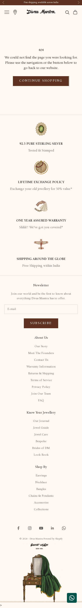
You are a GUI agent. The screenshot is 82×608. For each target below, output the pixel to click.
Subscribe (41, 323)
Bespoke (41, 441)
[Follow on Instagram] (30, 528)
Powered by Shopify (53, 539)
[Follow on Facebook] (18, 528)
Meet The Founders (41, 353)
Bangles (41, 489)
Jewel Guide (41, 427)
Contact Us (41, 360)
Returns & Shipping (41, 373)
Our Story (41, 346)
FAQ (41, 400)
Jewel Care (41, 434)
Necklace (41, 482)
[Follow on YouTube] (41, 528)
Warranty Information (41, 366)
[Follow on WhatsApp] (64, 528)
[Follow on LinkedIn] (52, 528)
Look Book (41, 455)
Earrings (41, 475)
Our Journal (41, 421)
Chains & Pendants (41, 496)
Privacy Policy (41, 387)
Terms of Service (41, 380)
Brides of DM (41, 448)
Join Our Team (41, 393)
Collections (41, 509)
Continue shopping (41, 80)
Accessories (41, 502)
